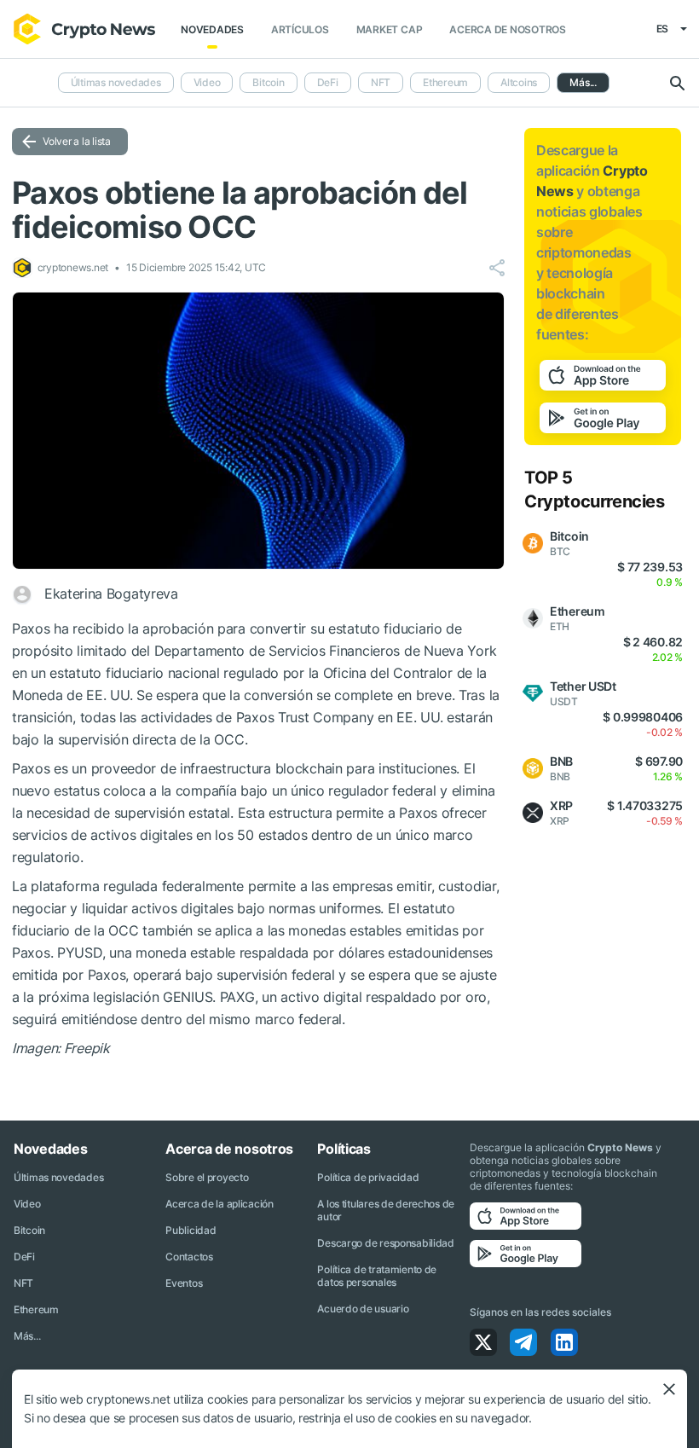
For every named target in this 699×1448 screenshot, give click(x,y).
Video (207, 82)
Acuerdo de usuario (362, 1308)
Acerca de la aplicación (219, 1203)
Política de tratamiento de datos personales (376, 1276)
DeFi (327, 82)
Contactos (188, 1256)
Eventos (183, 1283)
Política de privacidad (368, 1177)
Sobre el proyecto (206, 1177)
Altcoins (518, 82)
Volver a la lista (77, 141)
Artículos (300, 29)
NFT (380, 82)
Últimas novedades (116, 82)
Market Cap (389, 29)
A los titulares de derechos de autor (385, 1210)
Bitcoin (268, 82)
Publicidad (190, 1230)
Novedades (212, 29)
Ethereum (445, 82)
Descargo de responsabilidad (385, 1243)
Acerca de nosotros (507, 29)
